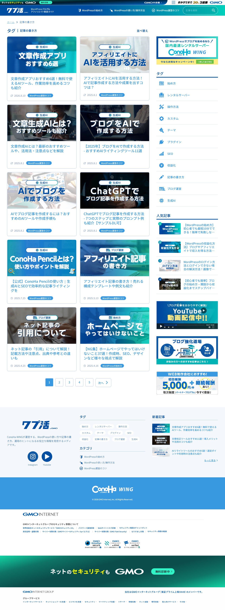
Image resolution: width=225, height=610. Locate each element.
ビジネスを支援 (75, 602)
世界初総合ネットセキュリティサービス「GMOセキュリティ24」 (49, 528)
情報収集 (132, 602)
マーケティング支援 (107, 602)
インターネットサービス (32, 602)
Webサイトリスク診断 (107, 528)
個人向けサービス (169, 602)
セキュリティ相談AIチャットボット (133, 527)
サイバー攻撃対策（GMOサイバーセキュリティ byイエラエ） (66, 531)
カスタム (86, 432)
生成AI (134, 439)
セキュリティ (90, 602)
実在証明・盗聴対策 (31, 531)
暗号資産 (155, 602)
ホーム (10, 22)
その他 (182, 602)
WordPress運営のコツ (167, 10)
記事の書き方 (101, 439)
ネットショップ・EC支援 (55, 602)
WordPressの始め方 (92, 10)
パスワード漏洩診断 (86, 528)
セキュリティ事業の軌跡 (157, 531)
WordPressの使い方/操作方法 (129, 10)
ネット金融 (143, 602)
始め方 (85, 426)
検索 (213, 10)
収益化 (85, 439)
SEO (129, 432)
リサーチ (121, 602)
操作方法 (122, 426)
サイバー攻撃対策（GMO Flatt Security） (111, 531)
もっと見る (210, 460)
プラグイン (115, 432)
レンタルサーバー (103, 426)
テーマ (100, 432)
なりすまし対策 (137, 531)
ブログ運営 (119, 439)
